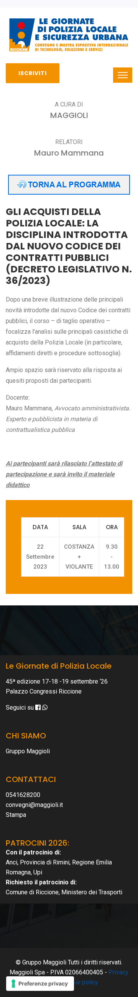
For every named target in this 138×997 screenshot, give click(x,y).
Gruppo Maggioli (28, 751)
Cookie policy (80, 982)
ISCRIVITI (32, 73)
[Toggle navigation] (122, 75)
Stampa (16, 814)
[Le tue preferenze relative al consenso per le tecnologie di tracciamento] (40, 983)
